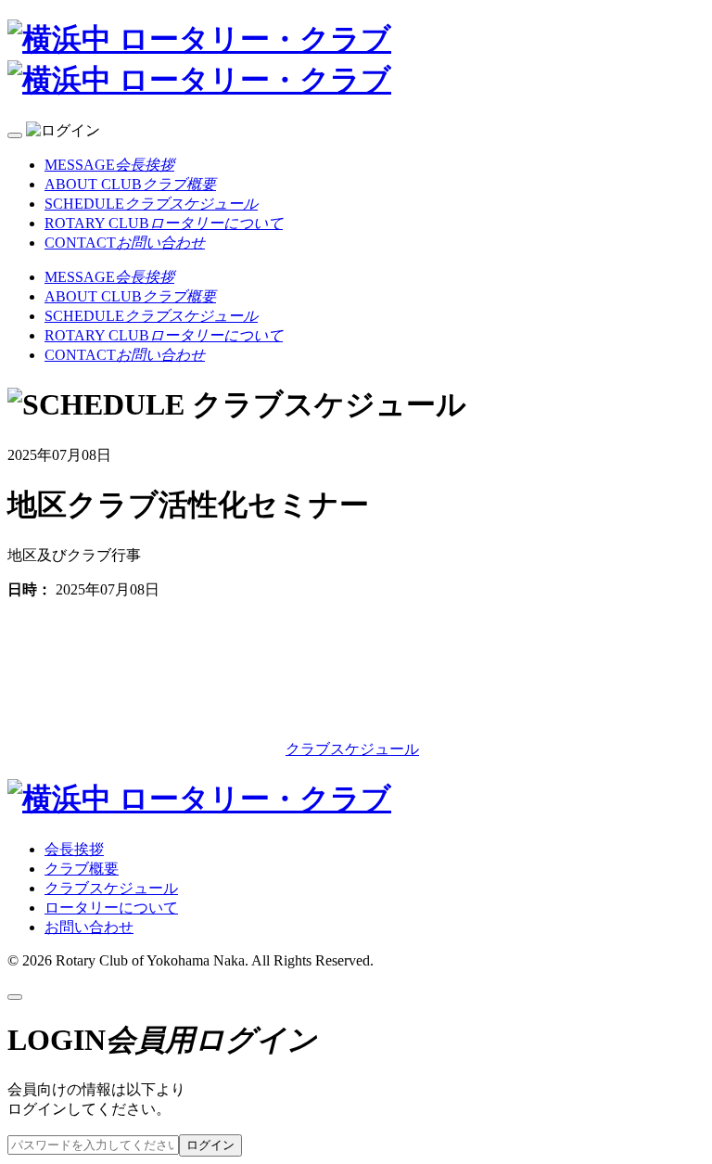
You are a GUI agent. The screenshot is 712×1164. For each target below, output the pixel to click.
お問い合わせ (89, 927)
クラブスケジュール (352, 749)
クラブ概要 (81, 868)
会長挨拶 (74, 849)
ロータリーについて (111, 907)
